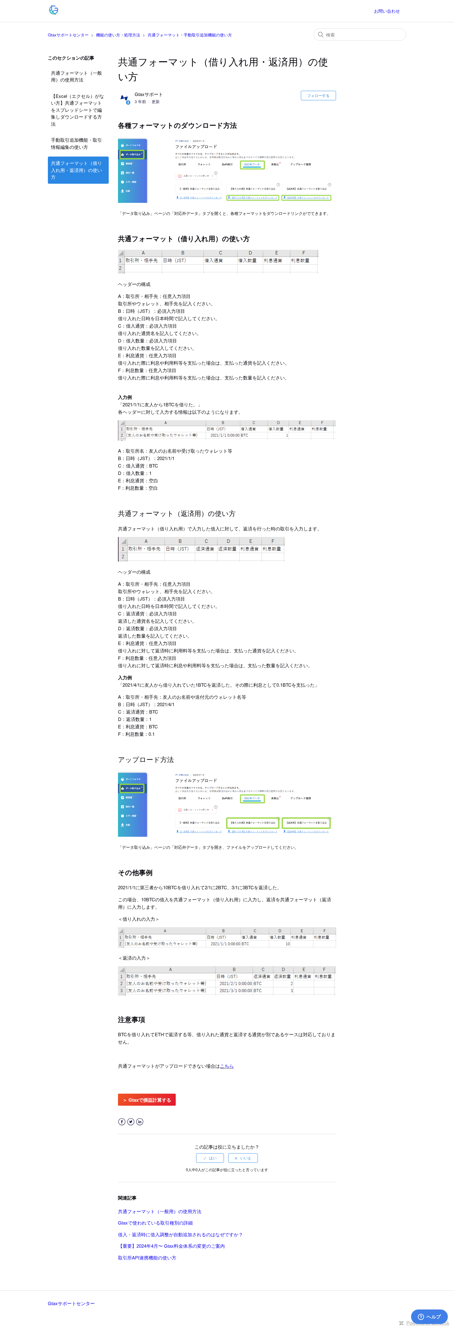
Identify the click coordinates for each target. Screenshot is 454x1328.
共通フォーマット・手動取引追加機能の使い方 (190, 35)
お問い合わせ (387, 11)
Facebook (122, 1122)
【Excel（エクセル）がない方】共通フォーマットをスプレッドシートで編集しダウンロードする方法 (77, 110)
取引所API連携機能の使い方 (147, 1257)
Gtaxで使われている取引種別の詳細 (155, 1222)
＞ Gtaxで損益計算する (147, 1099)
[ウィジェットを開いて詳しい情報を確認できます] (429, 1317)
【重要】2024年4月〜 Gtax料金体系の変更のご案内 (171, 1245)
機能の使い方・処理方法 (118, 35)
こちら (227, 1065)
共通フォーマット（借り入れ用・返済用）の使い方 (76, 170)
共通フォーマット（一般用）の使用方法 (76, 76)
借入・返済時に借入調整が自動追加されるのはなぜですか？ (180, 1234)
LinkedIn (140, 1122)
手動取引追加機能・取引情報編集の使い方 (76, 143)
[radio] (210, 1158)
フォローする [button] (318, 95)
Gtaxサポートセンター (68, 35)
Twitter (131, 1122)
